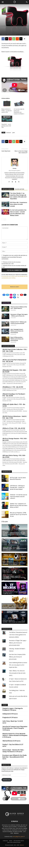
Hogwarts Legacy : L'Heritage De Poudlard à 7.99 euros (12, 709)
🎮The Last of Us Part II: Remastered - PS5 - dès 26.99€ (14, 360)
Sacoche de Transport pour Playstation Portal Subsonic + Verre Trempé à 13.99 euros (14, 728)
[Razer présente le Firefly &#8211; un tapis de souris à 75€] (7, 103)
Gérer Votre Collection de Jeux (13, 842)
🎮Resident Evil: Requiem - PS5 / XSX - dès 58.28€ (14, 371)
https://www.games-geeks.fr (14, 170)
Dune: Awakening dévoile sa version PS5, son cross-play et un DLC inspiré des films (18, 665)
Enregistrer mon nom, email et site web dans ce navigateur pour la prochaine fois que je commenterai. (14, 257)
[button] (2, 2)
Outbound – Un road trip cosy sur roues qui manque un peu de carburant (18, 496)
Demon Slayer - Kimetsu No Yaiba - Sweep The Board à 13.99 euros (13, 750)
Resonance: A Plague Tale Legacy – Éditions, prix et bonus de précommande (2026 (18, 643)
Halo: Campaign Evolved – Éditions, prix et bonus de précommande (17, 331)
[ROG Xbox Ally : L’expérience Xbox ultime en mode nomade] (5, 204)
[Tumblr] (16, 182)
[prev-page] (2, 219)
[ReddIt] (17, 38)
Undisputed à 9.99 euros (10, 714)
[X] (6, 38)
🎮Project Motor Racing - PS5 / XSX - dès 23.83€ (14, 456)
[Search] (27, 2)
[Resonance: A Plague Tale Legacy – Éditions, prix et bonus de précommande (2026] (5, 316)
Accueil (2, 5)
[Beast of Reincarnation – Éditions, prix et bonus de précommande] (5, 339)
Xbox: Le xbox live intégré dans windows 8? (21, 151)
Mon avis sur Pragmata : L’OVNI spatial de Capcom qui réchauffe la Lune (18, 514)
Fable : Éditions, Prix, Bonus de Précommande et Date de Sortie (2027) (17, 673)
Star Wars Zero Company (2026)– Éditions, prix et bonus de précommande (17, 657)
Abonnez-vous (6, 779)
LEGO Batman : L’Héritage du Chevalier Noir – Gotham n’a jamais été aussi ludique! (17, 487)
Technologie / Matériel (9, 31)
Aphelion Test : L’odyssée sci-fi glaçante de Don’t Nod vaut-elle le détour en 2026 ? (18, 505)
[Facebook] (3, 38)
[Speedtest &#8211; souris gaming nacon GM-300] (7, 119)
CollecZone (5, 840)
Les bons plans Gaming (8, 346)
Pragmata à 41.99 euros (10, 717)
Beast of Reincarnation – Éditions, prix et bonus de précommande (17, 339)
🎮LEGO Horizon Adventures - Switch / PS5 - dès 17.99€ (14, 417)
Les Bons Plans (6, 303)
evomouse (8, 132)
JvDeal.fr (4, 705)
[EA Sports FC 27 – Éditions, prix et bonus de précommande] (5, 324)
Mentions (16, 833)
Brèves (6, 5)
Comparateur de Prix (19, 840)
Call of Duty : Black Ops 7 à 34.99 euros (12, 722)
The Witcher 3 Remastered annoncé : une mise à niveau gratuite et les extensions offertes (18, 635)
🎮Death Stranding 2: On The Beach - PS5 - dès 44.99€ (14, 395)
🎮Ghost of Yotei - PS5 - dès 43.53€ (13, 428)
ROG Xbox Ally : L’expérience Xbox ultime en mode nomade (18, 204)
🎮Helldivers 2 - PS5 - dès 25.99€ (12, 387)
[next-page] (5, 219)
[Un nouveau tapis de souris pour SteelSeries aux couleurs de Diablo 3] (19, 103)
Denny (14, 168)
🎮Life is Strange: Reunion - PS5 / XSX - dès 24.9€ (14, 439)
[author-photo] (14, 166)
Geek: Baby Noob (6, 151)
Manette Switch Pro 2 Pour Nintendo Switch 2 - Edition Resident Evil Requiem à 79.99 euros (14, 735)
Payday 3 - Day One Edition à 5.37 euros (12, 745)
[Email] (20, 38)
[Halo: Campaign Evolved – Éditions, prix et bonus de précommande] (5, 331)
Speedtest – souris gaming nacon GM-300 (6, 126)
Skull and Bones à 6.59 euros (11, 741)
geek (13, 132)
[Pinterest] (10, 38)
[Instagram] (13, 182)
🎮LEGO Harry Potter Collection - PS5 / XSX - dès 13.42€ (14, 350)
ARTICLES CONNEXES (7, 189)
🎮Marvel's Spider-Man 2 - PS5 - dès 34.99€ (13, 405)
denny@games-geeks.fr (19, 836)
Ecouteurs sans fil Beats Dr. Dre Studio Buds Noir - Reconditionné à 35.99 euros (14, 757)
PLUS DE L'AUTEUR (19, 189)
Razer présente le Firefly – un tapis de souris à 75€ (6, 110)
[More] (24, 38)
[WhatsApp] (13, 38)
